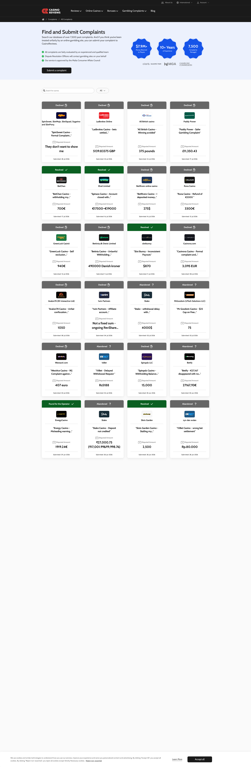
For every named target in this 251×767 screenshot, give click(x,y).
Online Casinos (93, 10)
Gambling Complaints (133, 10)
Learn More (177, 759)
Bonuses (111, 10)
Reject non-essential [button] (94, 761)
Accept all (199, 759)
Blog (153, 10)
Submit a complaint (56, 70)
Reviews (75, 10)
